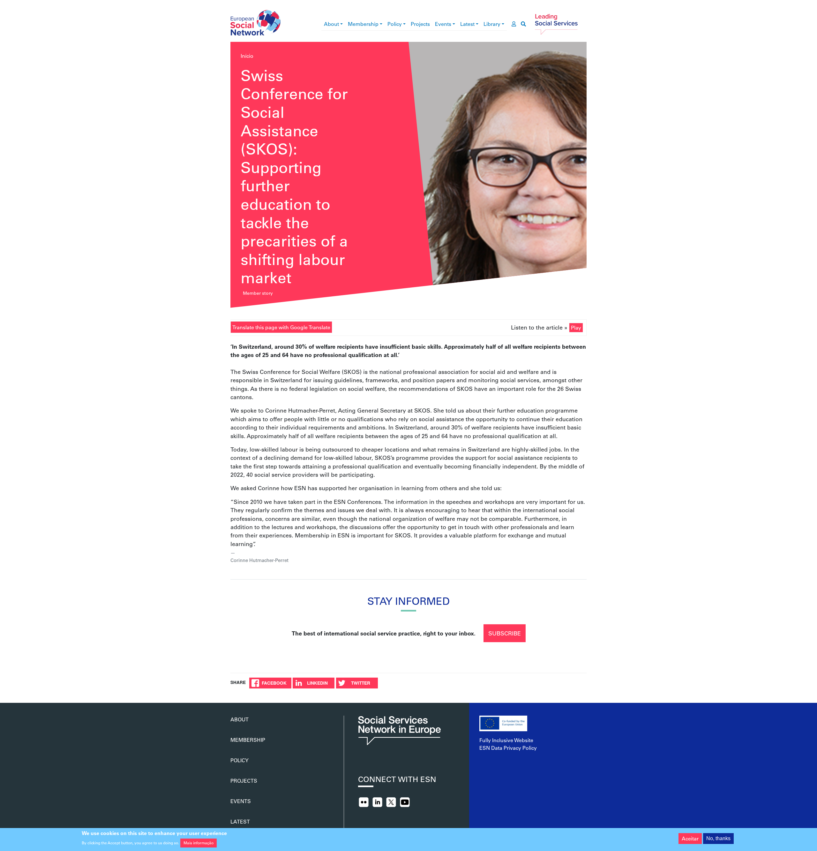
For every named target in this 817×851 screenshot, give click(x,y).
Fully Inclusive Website (506, 740)
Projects (420, 23)
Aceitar (690, 838)
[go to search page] (523, 24)
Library (491, 23)
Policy (394, 23)
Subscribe (504, 633)
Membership (363, 23)
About (331, 23)
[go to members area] (514, 24)
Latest (467, 23)
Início (247, 55)
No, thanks (718, 838)
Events (443, 23)
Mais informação (199, 842)
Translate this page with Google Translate (281, 327)
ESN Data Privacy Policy (508, 747)
